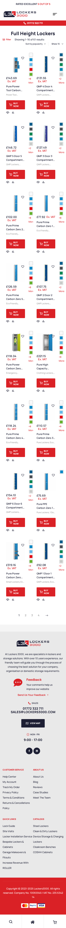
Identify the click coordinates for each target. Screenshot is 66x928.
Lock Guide (9, 826)
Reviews (37, 787)
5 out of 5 (44, 4)
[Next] (47, 615)
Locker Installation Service (17, 836)
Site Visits (8, 831)
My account (9, 781)
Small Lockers (13, 581)
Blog (35, 781)
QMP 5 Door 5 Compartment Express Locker (15, 159)
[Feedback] (18, 682)
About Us (38, 776)
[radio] (31, 55)
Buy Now (16, 105)
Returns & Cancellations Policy (16, 805)
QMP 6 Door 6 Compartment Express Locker (15, 507)
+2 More (61, 80)
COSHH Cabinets (42, 852)
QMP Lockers (43, 94)
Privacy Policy (10, 792)
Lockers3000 (41, 888)
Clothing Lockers (45, 372)
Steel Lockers (40, 826)
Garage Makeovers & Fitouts (14, 854)
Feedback (34, 679)
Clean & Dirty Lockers (45, 831)
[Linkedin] (36, 751)
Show (54, 43)
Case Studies (40, 792)
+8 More (31, 80)
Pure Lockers (43, 442)
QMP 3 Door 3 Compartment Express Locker (45, 159)
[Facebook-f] (29, 751)
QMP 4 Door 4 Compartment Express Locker (45, 90)
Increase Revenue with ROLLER (16, 865)
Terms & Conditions (13, 797)
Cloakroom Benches (44, 847)
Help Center (9, 776)
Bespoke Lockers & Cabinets (13, 844)
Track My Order (11, 787)
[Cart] (54, 922)
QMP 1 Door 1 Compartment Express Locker (45, 577)
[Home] (32, 922)
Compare (13, 112)
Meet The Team (42, 797)
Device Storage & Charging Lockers (48, 839)
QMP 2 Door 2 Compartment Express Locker (45, 298)
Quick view (7, 112)
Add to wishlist (22, 58)
